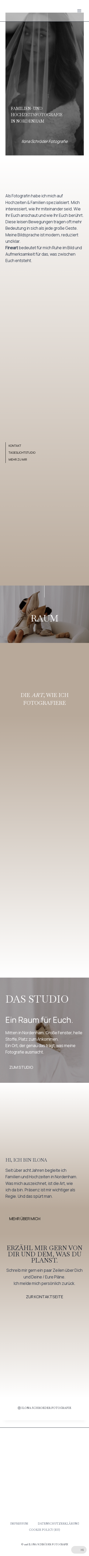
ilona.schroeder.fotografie (46, 1408)
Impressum (19, 1524)
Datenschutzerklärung (58, 1524)
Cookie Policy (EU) (44, 1530)
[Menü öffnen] (79, 10)
